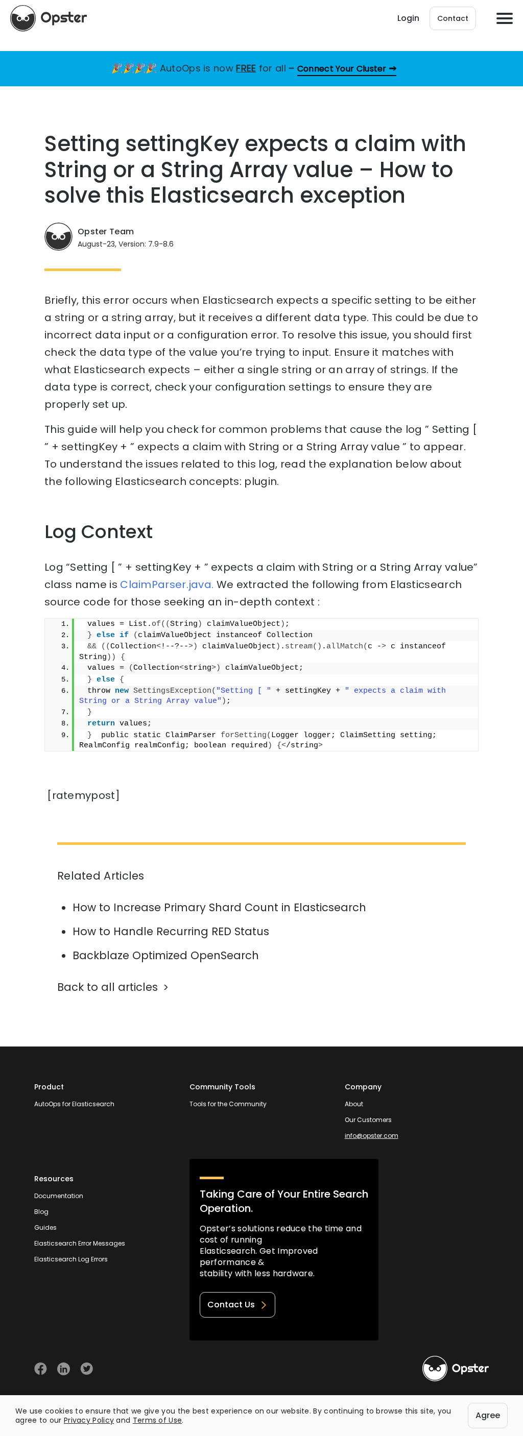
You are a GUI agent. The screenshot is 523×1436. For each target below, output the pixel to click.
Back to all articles (107, 987)
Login (408, 18)
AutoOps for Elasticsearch (74, 1104)
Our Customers (368, 1119)
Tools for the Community (228, 1104)
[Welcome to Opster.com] (455, 1368)
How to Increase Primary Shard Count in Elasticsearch (219, 907)
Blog (41, 1211)
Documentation (58, 1195)
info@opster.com (371, 1135)
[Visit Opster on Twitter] (86, 1368)
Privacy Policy (89, 1420)
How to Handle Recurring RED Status (171, 931)
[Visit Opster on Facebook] (40, 1368)
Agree (488, 1415)
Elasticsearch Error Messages (79, 1243)
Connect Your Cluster (342, 69)
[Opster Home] (48, 18)
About (354, 1104)
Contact (452, 18)
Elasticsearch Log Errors (71, 1259)
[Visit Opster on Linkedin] (63, 1368)
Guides (45, 1227)
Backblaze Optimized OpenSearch (166, 955)
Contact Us (231, 1304)
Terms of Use (157, 1420)
